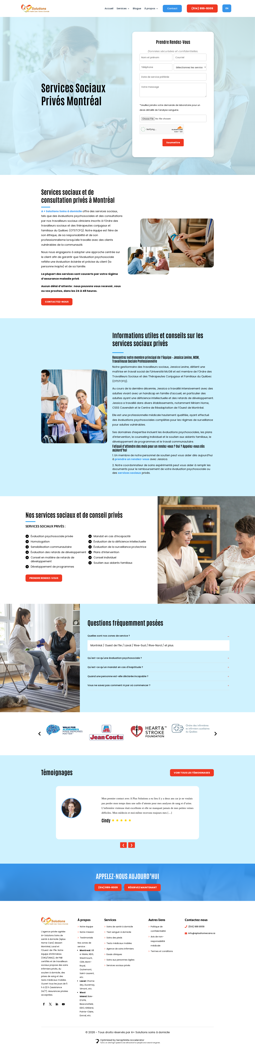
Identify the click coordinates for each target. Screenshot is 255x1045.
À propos (149, 8)
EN (226, 8)
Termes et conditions (162, 951)
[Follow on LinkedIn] (56, 1004)
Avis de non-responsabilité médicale (158, 941)
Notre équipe (86, 926)
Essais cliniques (114, 954)
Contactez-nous (57, 301)
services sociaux (129, 473)
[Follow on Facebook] (43, 1004)
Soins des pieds (114, 937)
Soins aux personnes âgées (120, 959)
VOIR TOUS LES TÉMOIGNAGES (192, 772)
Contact (172, 9)
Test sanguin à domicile (119, 932)
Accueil (109, 8)
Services (122, 8)
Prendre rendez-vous (43, 578)
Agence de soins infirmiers (120, 948)
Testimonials (86, 937)
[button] (215, 733)
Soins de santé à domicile (120, 926)
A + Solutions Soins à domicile (61, 211)
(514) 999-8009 (202, 8)
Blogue (137, 8)
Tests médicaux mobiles (119, 943)
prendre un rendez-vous (132, 459)
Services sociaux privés (118, 965)
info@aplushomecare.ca (201, 933)
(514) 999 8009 (196, 926)
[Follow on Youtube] (63, 1004)
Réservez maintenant (142, 887)
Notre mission (87, 932)
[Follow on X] (50, 1004)
